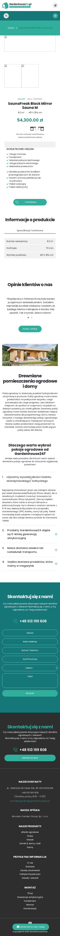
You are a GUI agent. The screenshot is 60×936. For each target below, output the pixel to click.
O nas (30, 862)
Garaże (30, 839)
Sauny (30, 847)
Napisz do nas (30, 758)
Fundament (30, 900)
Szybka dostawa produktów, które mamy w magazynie (27, 564)
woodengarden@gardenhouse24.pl (30, 801)
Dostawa (30, 866)
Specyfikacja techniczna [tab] (30, 230)
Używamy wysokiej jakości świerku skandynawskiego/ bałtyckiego (26, 479)
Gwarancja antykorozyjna (30, 897)
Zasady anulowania (30, 870)
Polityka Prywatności (30, 874)
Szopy (30, 835)
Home (11, 27)
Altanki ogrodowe (30, 832)
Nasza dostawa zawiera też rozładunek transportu (22, 550)
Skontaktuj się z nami (32, 927)
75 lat (30, 893)
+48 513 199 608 (33, 621)
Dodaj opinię (30, 329)
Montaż (30, 904)
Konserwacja (30, 908)
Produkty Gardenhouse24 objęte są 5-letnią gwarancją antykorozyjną (26, 534)
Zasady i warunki (30, 877)
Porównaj (31, 202)
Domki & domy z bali (30, 843)
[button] (28, 317)
